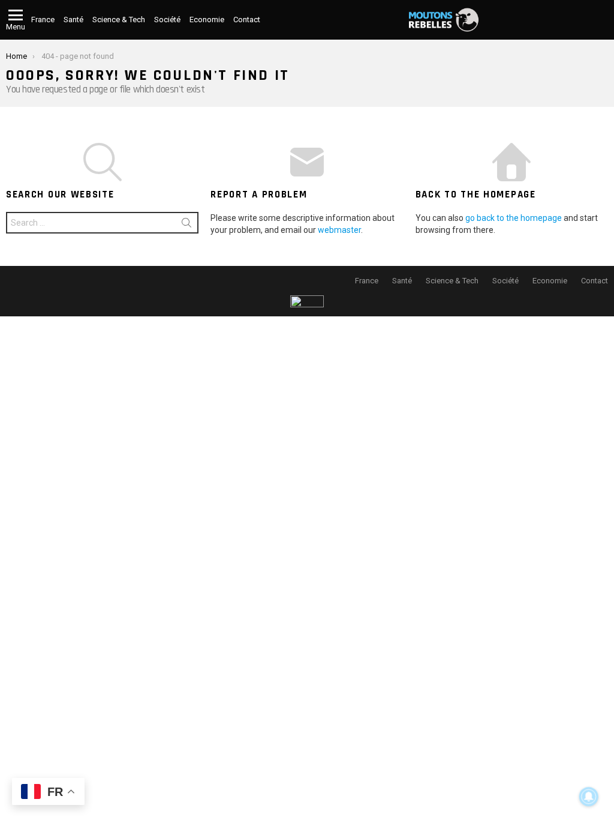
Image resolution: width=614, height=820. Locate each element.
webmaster (339, 230)
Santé (73, 19)
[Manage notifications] (588, 796)
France (43, 19)
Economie (206, 19)
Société (167, 19)
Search (186, 225)
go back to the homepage (513, 218)
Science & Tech (118, 19)
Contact (246, 19)
